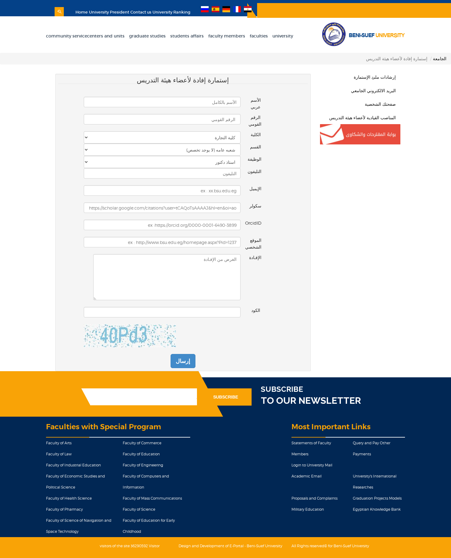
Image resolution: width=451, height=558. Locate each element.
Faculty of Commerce (142, 443)
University (282, 36)
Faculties (259, 36)
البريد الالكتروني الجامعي (373, 90)
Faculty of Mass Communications (152, 498)
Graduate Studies (147, 36)
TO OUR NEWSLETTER (311, 400)
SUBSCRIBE (282, 389)
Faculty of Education (141, 454)
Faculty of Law (58, 454)
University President (109, 12)
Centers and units (106, 36)
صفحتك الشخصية (380, 104)
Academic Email (306, 476)
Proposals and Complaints (314, 498)
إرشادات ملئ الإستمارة (375, 77)
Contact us (140, 12)
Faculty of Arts (58, 443)
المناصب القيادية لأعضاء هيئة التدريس (362, 117)
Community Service (66, 36)
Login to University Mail (311, 465)
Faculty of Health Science (69, 498)
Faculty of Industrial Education (73, 465)
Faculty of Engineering (143, 465)
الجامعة (439, 58)
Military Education (307, 509)
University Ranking (171, 12)
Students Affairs (187, 36)
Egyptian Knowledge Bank (377, 509)
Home (81, 12)
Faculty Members (226, 36)
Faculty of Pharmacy (64, 509)
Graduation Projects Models (377, 498)
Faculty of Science (139, 509)
